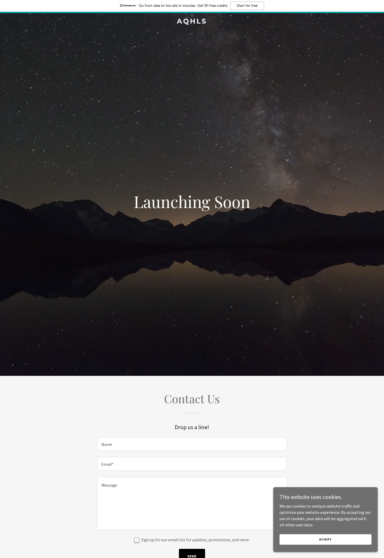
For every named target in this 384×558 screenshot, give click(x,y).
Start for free (247, 6)
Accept (325, 539)
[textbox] (192, 444)
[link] (192, 22)
